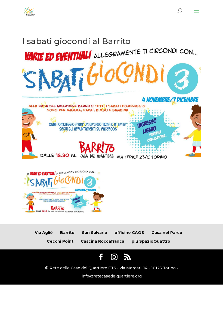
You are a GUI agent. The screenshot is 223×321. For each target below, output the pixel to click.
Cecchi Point (60, 241)
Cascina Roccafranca (102, 241)
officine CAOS (129, 232)
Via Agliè (44, 232)
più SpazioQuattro (151, 241)
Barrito (67, 232)
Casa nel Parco (166, 232)
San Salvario (94, 232)
